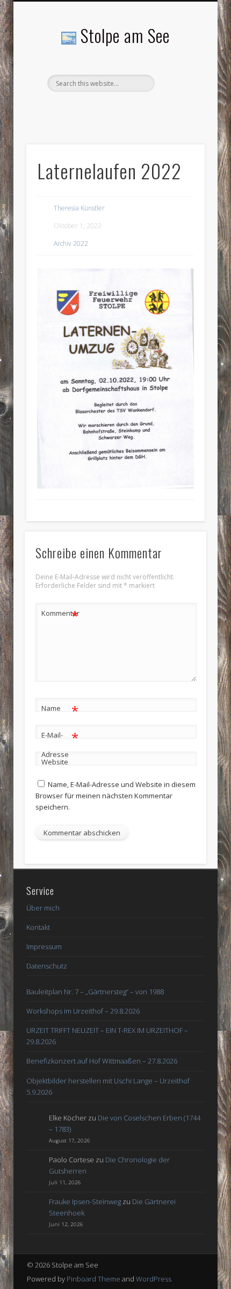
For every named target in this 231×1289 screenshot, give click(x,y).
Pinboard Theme (93, 1279)
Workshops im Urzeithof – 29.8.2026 (83, 1011)
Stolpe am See (125, 35)
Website (54, 762)
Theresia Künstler (79, 208)
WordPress (153, 1279)
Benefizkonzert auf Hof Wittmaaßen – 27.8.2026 (101, 1061)
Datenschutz (46, 966)
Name (59, 710)
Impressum (44, 946)
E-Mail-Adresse (59, 744)
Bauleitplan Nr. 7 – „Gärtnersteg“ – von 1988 (95, 991)
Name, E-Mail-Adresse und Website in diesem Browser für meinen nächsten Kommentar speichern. (115, 796)
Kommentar (60, 615)
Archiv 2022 (71, 243)
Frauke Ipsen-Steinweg (85, 1201)
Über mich (43, 908)
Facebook (113, 110)
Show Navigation (178, 96)
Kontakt (38, 927)
